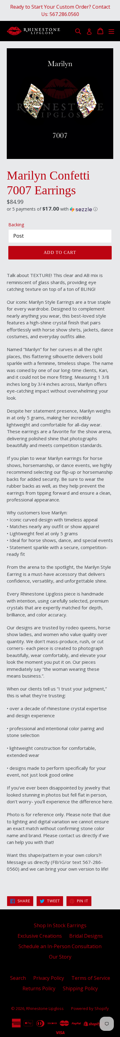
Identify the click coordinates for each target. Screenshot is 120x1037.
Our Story (60, 956)
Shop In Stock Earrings (60, 925)
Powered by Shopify (90, 1008)
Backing (16, 225)
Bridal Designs (86, 935)
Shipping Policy (80, 988)
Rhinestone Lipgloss (45, 1008)
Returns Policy (38, 988)
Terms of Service (90, 978)
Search (18, 978)
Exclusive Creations (40, 935)
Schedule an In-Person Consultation (60, 946)
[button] (60, 209)
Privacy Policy (48, 978)
